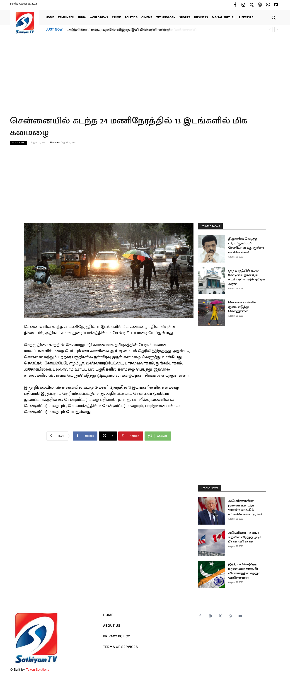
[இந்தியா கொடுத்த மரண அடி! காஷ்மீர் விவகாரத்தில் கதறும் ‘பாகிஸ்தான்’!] (211, 574)
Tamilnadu (18, 143)
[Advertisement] (145, 72)
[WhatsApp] (268, 5)
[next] (277, 29)
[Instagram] (243, 5)
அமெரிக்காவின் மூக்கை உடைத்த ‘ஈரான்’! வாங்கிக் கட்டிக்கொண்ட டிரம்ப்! (245, 507)
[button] (273, 17)
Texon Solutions (37, 669)
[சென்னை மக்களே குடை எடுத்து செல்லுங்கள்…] (211, 312)
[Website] (260, 5)
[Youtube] (276, 5)
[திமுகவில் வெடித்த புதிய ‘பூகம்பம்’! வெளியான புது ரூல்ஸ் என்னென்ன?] (211, 249)
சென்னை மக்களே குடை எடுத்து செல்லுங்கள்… (242, 306)
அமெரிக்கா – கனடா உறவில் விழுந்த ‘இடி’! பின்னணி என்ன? (244, 537)
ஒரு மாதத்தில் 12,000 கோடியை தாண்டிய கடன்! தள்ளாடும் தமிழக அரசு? (246, 277)
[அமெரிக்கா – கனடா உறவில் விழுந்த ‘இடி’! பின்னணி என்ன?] (211, 542)
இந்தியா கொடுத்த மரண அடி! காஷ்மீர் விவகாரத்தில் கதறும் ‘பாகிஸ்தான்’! (130, 30)
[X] (251, 5)
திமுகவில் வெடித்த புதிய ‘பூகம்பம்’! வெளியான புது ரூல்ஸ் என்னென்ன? (246, 245)
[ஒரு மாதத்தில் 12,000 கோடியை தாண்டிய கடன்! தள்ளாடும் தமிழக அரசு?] (211, 280)
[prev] (270, 29)
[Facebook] (235, 5)
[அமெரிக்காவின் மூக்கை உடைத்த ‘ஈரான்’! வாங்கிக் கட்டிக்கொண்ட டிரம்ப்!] (211, 511)
